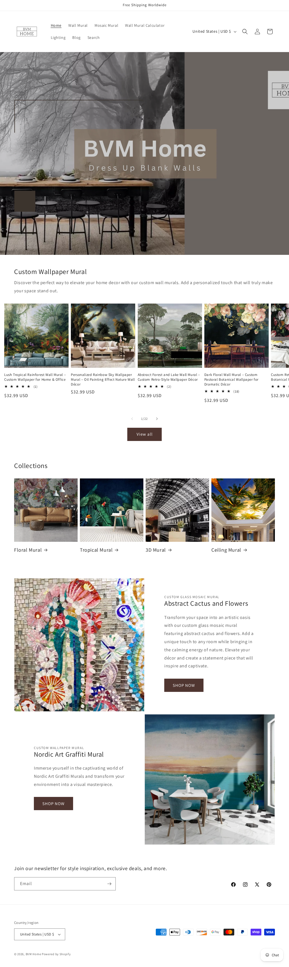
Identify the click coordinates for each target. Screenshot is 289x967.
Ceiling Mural (226, 550)
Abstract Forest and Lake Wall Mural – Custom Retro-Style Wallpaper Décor (169, 377)
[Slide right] (157, 419)
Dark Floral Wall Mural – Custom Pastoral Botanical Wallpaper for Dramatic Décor (231, 380)
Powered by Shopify (56, 954)
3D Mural (156, 550)
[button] (245, 31)
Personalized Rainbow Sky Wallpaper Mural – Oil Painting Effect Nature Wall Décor (103, 380)
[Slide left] (132, 419)
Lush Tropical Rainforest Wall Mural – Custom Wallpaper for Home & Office (35, 377)
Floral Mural (28, 550)
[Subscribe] (109, 883)
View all (145, 434)
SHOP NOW (184, 685)
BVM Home (33, 954)
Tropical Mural (96, 550)
